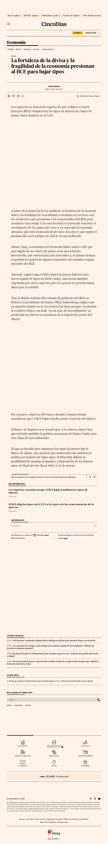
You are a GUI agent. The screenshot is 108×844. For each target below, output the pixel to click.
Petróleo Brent (47, 16)
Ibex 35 (10, 16)
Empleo (18, 49)
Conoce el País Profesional (54, 777)
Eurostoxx (18, 705)
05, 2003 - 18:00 (54, 89)
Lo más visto (13, 675)
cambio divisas (54, 756)
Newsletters (52, 822)
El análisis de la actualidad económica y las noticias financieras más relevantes (45, 477)
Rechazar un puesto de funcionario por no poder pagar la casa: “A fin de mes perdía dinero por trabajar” (51, 681)
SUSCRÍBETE (77, 33)
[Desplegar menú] (9, 24)
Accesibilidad (83, 819)
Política (36, 49)
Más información (17, 538)
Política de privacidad (71, 819)
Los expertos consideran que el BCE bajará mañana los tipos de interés (48, 491)
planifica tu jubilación (23, 756)
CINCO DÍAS (54, 86)
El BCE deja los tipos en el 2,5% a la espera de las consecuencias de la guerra (51, 506)
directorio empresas (85, 756)
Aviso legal (29, 819)
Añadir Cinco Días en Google (89, 96)
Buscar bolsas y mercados (19, 693)
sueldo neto (85, 746)
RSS (46, 822)
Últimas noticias (47, 49)
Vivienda (10, 49)
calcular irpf (22, 746)
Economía (16, 42)
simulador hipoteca (54, 746)
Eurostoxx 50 (68, 16)
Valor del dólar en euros (92, 16)
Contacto (22, 819)
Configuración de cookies (54, 819)
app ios (54, 766)
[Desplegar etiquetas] (95, 525)
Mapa (42, 822)
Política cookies (39, 819)
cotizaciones (22, 766)
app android (85, 766)
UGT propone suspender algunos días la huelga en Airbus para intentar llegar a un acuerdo (54, 640)
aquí (66, 538)
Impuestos (27, 49)
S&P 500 (27, 16)
